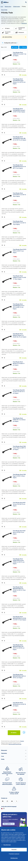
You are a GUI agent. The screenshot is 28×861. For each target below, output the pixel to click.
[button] (14, 750)
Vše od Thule (4, 9)
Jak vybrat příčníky (7, 37)
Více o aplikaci (7, 823)
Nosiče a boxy (8, 6)
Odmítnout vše (14, 858)
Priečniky (22, 741)
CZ (4, 808)
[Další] (24, 732)
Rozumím (14, 849)
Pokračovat (24, 23)
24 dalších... (14, 732)
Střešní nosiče (16, 6)
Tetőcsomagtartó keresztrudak (14, 744)
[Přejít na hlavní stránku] (5, 2)
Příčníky (24, 6)
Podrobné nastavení (14, 854)
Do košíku (24, 75)
